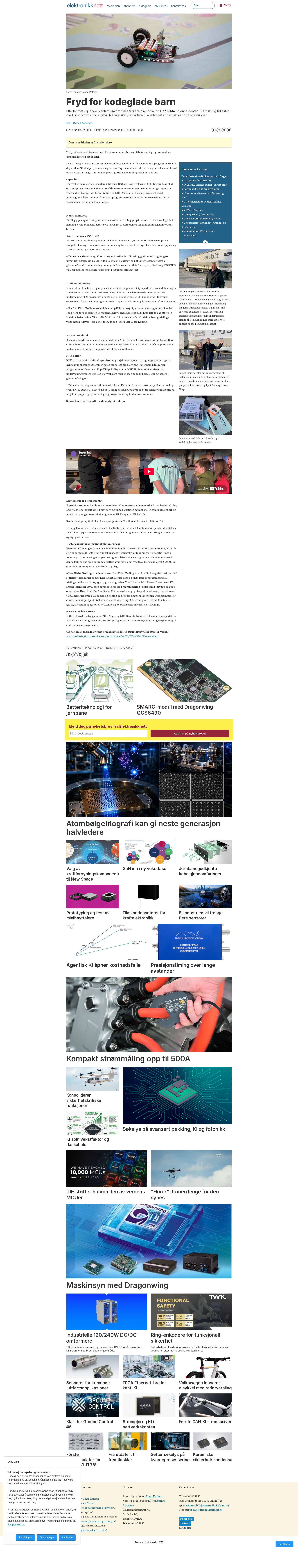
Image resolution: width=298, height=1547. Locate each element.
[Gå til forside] (85, 5)
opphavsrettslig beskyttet (98, 1508)
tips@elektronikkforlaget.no (206, 1510)
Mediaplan (113, 6)
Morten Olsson (85, 1503)
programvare (93, 648)
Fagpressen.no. (16, 1524)
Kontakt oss (178, 6)
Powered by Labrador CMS (149, 1542)
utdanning (74, 648)
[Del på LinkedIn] (224, 130)
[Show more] (205, 242)
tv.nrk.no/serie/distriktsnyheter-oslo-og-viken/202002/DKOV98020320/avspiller (112, 636)
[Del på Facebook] (214, 130)
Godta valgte (47, 1537)
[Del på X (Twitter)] (219, 130)
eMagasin (145, 6)
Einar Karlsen (91, 1499)
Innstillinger (284, 1544)
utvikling (126, 648)
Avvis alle (67, 1537)
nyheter (111, 648)
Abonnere (129, 6)
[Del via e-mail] (229, 130)
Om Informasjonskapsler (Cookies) (86, 1530)
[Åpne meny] (221, 5)
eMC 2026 (161, 6)
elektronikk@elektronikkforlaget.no (207, 1505)
